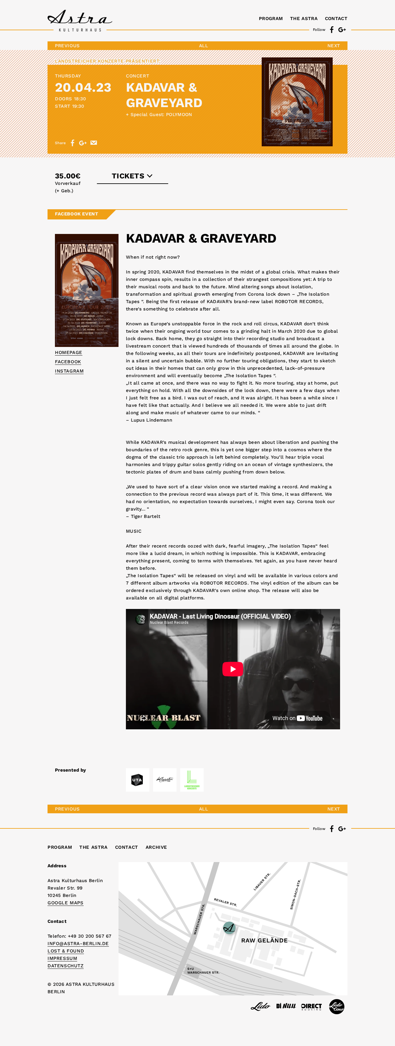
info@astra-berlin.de (78, 943)
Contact (336, 18)
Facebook (68, 362)
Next (333, 45)
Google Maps (66, 903)
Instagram (69, 371)
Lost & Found (66, 951)
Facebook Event (76, 214)
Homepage (68, 352)
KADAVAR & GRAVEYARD (164, 95)
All (203, 45)
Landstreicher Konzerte (89, 61)
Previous (67, 45)
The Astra (304, 18)
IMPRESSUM (62, 958)
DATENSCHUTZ (66, 966)
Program (271, 18)
